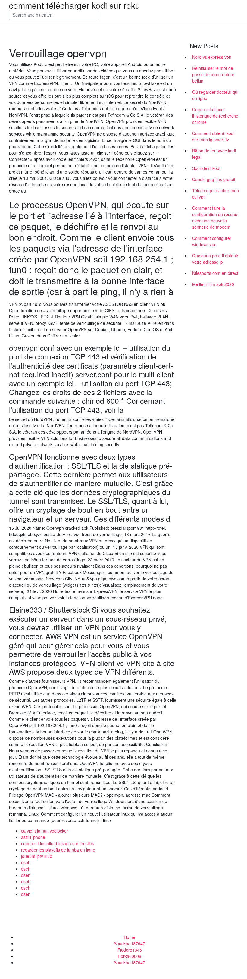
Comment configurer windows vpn (211, 241)
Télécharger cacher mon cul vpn (215, 193)
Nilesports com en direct (215, 273)
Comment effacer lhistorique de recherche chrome (215, 115)
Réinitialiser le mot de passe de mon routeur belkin (213, 74)
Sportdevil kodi (206, 168)
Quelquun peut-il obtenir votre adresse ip (215, 259)
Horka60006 (129, 956)
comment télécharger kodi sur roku (74, 5)
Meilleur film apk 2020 (213, 284)
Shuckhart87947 (129, 943)
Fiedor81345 (129, 950)
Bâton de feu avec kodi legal (214, 154)
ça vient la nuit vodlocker (44, 831)
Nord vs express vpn (211, 57)
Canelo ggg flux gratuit (213, 179)
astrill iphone (33, 837)
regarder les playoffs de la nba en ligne (58, 850)
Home (129, 937)
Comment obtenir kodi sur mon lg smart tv (213, 136)
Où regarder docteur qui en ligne (215, 95)
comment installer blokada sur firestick (57, 843)
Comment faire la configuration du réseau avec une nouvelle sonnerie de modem (214, 217)
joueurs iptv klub (36, 856)
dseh (25, 862)
